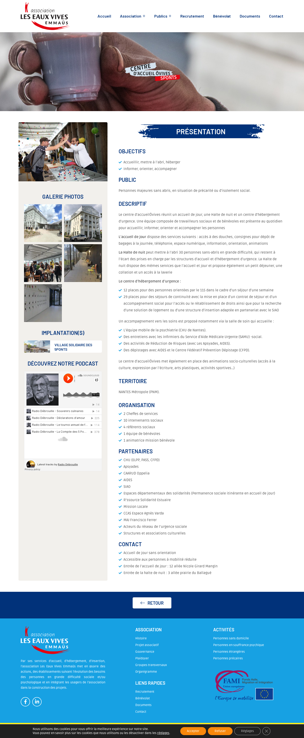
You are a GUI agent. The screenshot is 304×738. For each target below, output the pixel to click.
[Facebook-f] (25, 701)
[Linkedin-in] (37, 701)
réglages (163, 733)
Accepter (193, 731)
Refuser (220, 731)
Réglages (247, 731)
